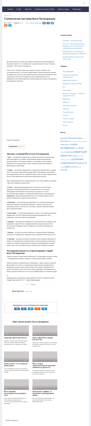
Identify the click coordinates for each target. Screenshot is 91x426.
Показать (21, 146)
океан (74, 156)
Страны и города (63, 9)
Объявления (76, 9)
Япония (65, 125)
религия (83, 163)
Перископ (66, 109)
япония (63, 170)
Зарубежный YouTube (70, 80)
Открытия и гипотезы (70, 105)
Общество (28, 9)
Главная (10, 9)
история (76, 148)
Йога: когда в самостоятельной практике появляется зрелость (43, 365)
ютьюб (79, 167)
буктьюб (73, 141)
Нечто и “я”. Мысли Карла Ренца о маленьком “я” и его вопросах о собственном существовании (74, 46)
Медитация (66, 99)
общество (66, 155)
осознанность (80, 156)
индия (74, 144)
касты (62, 152)
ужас (67, 166)
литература (69, 152)
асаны (83, 138)
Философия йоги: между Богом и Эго (42, 339)
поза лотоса (68, 159)
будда (70, 141)
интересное (67, 147)
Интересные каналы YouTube (44, 9)
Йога (21, 23)
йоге (20, 64)
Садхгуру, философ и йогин (15, 338)
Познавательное (68, 112)
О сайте (18, 9)
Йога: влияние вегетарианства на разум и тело (15, 393)
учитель (74, 167)
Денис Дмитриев (36, 23)
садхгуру (62, 167)
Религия (65, 115)
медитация (80, 151)
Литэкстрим (67, 90)
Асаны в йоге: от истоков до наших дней (15, 365)
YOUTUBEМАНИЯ (68, 72)
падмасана (62, 159)
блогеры (64, 141)
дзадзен (85, 141)
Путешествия (74, 138)
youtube (64, 138)
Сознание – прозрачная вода (72, 41)
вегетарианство (79, 141)
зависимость (65, 144)
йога (33, 284)
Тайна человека (68, 122)
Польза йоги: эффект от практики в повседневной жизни (43, 393)
